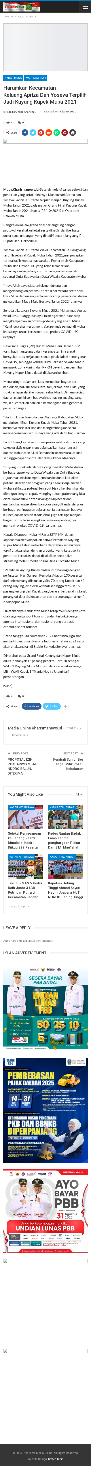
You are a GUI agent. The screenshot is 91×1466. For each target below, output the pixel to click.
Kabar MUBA (13, 78)
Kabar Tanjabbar (62, 807)
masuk (23, 940)
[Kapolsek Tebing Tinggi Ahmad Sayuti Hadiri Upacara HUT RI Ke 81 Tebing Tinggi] (65, 866)
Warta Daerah (35, 78)
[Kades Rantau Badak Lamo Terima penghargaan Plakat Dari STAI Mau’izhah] (65, 817)
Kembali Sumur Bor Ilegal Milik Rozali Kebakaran (68, 764)
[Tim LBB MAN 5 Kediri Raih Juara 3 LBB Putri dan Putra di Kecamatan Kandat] (25, 866)
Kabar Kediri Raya (21, 807)
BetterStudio (55, 1459)
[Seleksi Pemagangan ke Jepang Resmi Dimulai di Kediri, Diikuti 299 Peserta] (25, 817)
